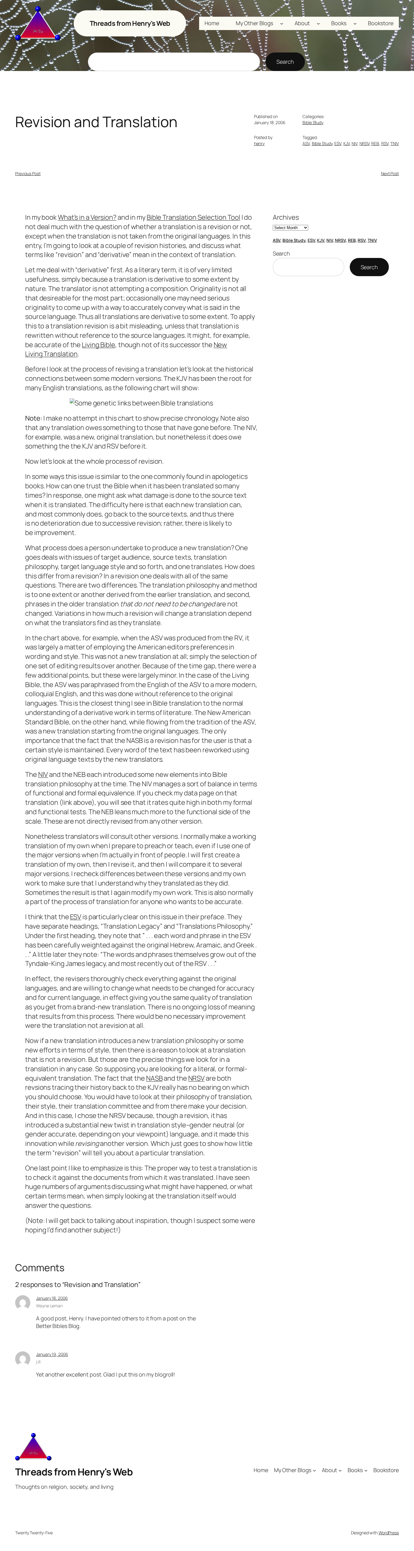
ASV (306, 143)
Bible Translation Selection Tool (193, 217)
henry (259, 143)
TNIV (394, 143)
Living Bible (98, 344)
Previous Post (28, 173)
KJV (346, 143)
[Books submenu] (355, 23)
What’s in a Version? (87, 217)
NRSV (364, 143)
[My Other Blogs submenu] (281, 23)
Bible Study (312, 122)
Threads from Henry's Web (130, 23)
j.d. (38, 1361)
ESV (337, 143)
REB (375, 143)
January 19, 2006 (52, 1354)
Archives (286, 217)
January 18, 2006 (52, 1298)
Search (285, 61)
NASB (154, 1078)
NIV (354, 143)
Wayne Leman (49, 1306)
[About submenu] (318, 23)
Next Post (390, 173)
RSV (385, 143)
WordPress (389, 1533)
